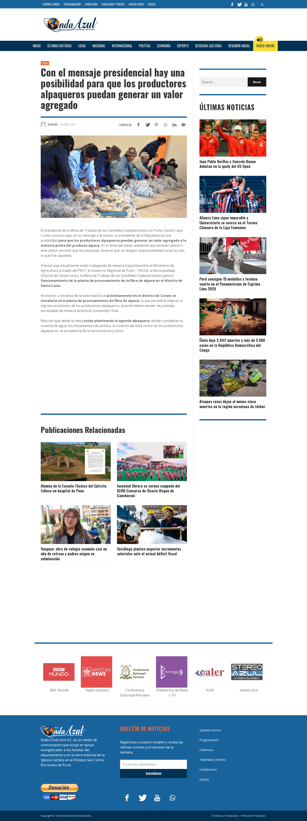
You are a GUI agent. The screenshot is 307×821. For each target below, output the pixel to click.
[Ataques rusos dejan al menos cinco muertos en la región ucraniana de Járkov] (226, 378)
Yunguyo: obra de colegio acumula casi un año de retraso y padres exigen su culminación (74, 553)
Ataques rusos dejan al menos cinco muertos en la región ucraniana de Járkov (232, 404)
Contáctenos (208, 769)
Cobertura (206, 750)
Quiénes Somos (210, 730)
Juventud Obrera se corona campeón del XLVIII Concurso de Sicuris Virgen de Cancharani (148, 490)
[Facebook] (232, 4)
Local (45, 63)
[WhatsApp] (253, 4)
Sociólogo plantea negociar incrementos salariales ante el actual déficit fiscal (149, 551)
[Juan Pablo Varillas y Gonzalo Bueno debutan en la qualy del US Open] (226, 138)
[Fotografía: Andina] (114, 176)
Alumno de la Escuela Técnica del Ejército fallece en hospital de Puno (74, 488)
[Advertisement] (184, 23)
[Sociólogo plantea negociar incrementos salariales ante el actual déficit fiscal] (145, 524)
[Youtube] (246, 4)
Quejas (204, 779)
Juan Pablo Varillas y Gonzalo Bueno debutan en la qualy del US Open (227, 164)
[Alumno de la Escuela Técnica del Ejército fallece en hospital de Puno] (69, 461)
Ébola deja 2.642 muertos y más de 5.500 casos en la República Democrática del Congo (232, 345)
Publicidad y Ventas (212, 760)
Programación (209, 740)
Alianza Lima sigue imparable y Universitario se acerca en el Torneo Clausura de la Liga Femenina (228, 222)
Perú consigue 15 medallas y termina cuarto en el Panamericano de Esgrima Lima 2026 (229, 283)
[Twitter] (239, 4)
